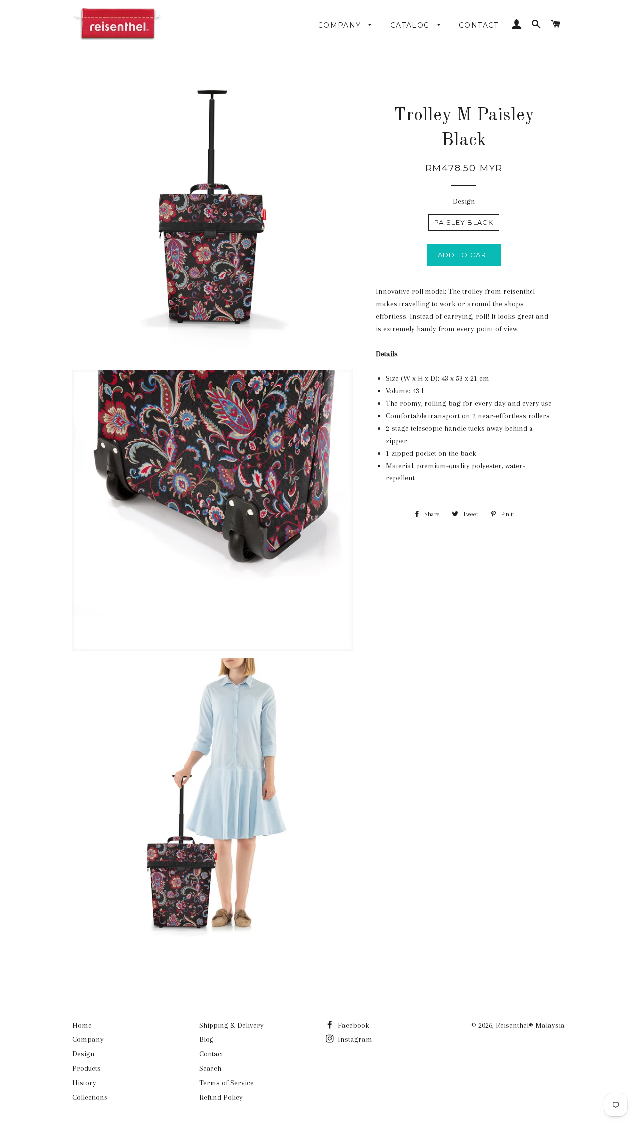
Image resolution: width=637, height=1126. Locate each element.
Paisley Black (463, 222)
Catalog (411, 25)
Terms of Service (226, 1082)
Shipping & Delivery (231, 1025)
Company (341, 25)
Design (464, 201)
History (84, 1082)
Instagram (354, 1039)
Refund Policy (221, 1097)
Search (210, 1068)
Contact (479, 25)
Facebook (352, 1025)
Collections (89, 1097)
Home (82, 1025)
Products (86, 1068)
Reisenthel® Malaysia (530, 1025)
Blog (206, 1039)
